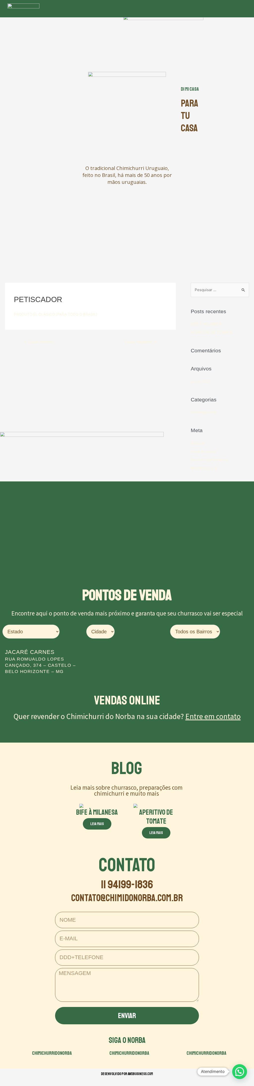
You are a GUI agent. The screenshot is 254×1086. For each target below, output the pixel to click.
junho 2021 (200, 381)
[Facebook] (202, 8)
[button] (171, 9)
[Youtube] (229, 8)
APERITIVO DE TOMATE (211, 332)
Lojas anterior (39, 341)
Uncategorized (204, 412)
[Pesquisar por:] (220, 289)
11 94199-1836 (127, 884)
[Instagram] (216, 8)
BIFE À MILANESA (206, 324)
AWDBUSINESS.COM (140, 1074)
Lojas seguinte (141, 341)
